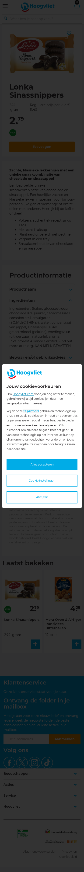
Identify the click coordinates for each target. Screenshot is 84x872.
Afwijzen (42, 497)
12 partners (31, 411)
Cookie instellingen (42, 481)
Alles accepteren (42, 464)
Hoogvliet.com (23, 394)
